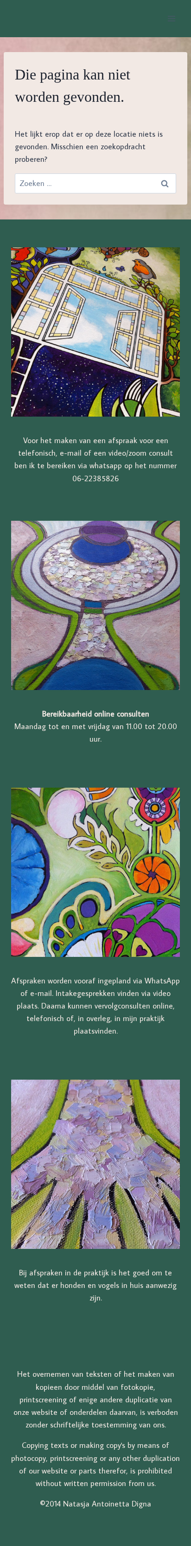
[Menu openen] (171, 18)
